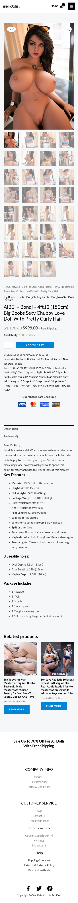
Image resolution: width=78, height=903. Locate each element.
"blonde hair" (45, 376)
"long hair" (25, 385)
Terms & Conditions (39, 786)
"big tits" (33, 376)
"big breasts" (10, 376)
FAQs (39, 810)
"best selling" (10, 372)
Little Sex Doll (53, 895)
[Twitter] (39, 888)
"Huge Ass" (29, 381)
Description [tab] (11, 428)
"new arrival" (38, 385)
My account (39, 845)
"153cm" (14, 368)
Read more (16, 709)
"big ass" (30, 372)
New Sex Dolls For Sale (24, 286)
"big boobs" (61, 372)
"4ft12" (24, 368)
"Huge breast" (58, 381)
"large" (15, 385)
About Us (39, 777)
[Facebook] (28, 888)
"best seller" (60, 368)
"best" (21, 372)
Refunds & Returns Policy (39, 865)
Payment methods (39, 870)
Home (7, 286)
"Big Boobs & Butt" (45, 372)
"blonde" (57, 376)
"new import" (53, 385)
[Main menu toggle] (71, 6)
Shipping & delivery (39, 860)
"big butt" (23, 376)
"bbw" (50, 368)
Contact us (39, 815)
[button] (68, 29)
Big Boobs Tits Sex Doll (17, 297)
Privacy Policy (39, 781)
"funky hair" (16, 381)
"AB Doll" (33, 368)
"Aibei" (42, 368)
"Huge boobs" (43, 381)
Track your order (39, 820)
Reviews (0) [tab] (11, 436)
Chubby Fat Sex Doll (44, 297)
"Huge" (7, 385)
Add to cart (35, 345)
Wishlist (39, 840)
